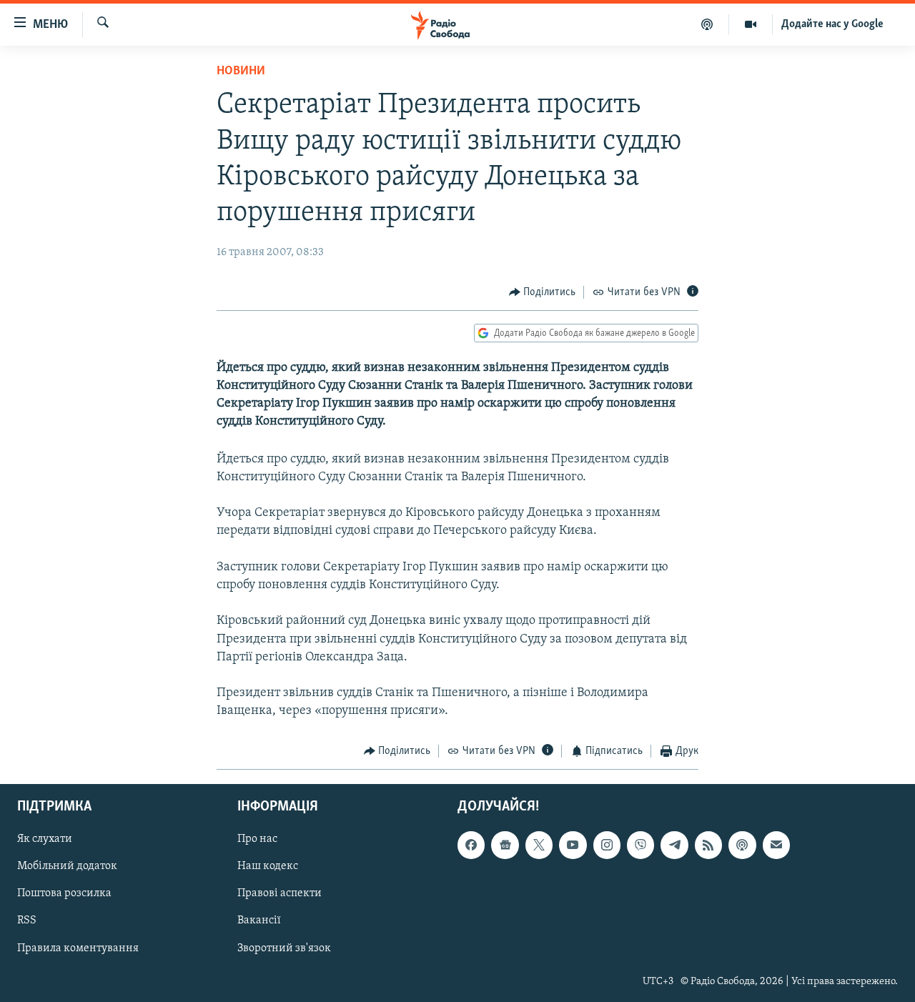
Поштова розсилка (64, 893)
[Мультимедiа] (751, 24)
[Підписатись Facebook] (471, 844)
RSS (26, 920)
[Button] (542, 292)
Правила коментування (78, 948)
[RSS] (708, 844)
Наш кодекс (267, 866)
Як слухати (44, 839)
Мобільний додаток (67, 866)
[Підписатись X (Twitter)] (539, 844)
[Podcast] (742, 844)
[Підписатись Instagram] (606, 844)
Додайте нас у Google (832, 24)
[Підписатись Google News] (504, 844)
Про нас (257, 839)
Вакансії (259, 920)
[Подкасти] (707, 24)
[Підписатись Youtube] (572, 844)
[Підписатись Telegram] (674, 844)
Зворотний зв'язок (284, 948)
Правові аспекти (279, 893)
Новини (241, 71)
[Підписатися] (776, 844)
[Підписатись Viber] (640, 844)
